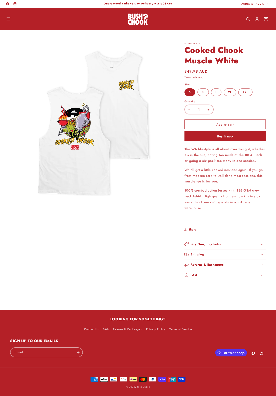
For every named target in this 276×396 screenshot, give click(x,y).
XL (230, 92)
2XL (245, 92)
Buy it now (225, 136)
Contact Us (91, 329)
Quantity (189, 101)
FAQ (106, 329)
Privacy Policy (155, 329)
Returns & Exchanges (127, 329)
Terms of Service (180, 329)
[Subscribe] (78, 352)
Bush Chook (143, 386)
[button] (8, 19)
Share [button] (192, 229)
